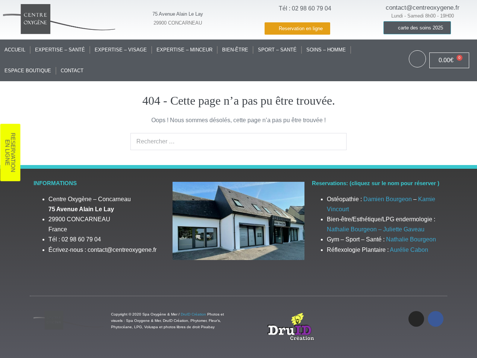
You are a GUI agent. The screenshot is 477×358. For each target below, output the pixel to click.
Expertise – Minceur (184, 50)
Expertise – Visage (121, 50)
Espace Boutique (27, 70)
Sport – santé (277, 50)
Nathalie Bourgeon (411, 239)
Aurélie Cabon (409, 250)
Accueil (14, 50)
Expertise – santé (60, 50)
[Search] (337, 141)
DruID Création (193, 314)
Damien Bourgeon (387, 199)
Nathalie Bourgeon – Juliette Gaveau (375, 229)
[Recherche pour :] (238, 141)
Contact (72, 70)
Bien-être (235, 50)
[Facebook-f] (435, 319)
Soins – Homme (326, 50)
